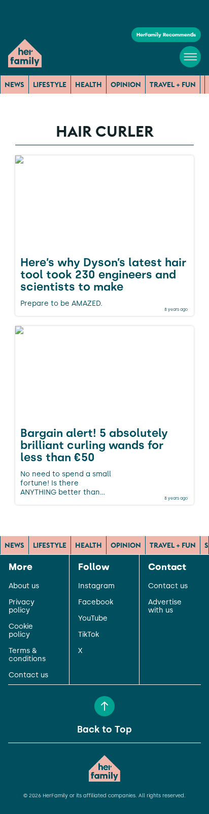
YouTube (93, 619)
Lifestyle (49, 84)
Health (88, 84)
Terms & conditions (27, 655)
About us (24, 586)
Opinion (126, 84)
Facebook (95, 602)
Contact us (28, 675)
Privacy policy (21, 606)
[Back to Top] (104, 706)
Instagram (96, 586)
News (14, 84)
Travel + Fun (173, 84)
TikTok (88, 635)
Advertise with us (165, 606)
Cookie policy (21, 631)
